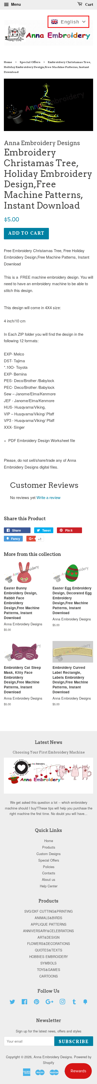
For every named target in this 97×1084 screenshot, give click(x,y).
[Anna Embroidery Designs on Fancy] (85, 1002)
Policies (48, 866)
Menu (15, 4)
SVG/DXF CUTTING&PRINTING (48, 911)
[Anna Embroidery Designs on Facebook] (24, 1002)
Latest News (48, 742)
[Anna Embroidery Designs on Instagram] (62, 1002)
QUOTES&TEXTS (48, 950)
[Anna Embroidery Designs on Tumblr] (74, 1002)
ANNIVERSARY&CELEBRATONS (48, 930)
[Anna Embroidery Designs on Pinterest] (36, 1002)
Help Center (48, 885)
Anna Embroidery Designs (53, 1056)
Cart (88, 4)
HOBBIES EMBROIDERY (48, 956)
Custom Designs (48, 853)
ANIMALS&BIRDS (48, 917)
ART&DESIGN (48, 937)
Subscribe (74, 1042)
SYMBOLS (48, 963)
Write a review (48, 497)
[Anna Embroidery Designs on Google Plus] (49, 1002)
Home (8, 62)
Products (48, 847)
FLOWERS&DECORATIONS (48, 943)
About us (48, 879)
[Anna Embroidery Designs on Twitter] (12, 1002)
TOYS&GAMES (48, 969)
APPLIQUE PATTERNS (48, 924)
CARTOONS (48, 976)
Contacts (48, 872)
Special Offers (30, 62)
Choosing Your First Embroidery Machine (49, 752)
